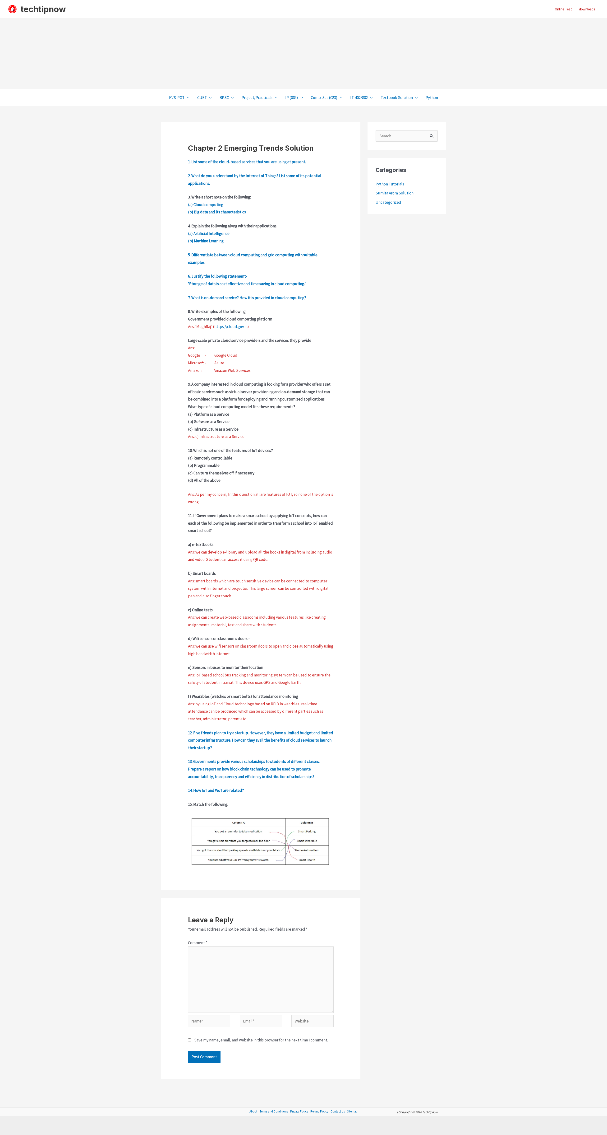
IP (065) (291, 97)
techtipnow (43, 9)
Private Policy (299, 1111)
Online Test (563, 9)
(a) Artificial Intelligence (209, 233)
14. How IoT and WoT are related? (216, 790)
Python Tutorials (390, 184)
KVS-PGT (176, 97)
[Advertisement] (303, 54)
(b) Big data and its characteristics (217, 212)
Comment (197, 942)
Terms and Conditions (274, 1111)
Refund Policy (319, 1111)
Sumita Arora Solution (395, 193)
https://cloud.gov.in (231, 326)
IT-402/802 (359, 97)
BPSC (224, 97)
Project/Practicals (257, 97)
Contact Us (338, 1111)
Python (432, 97)
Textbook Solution (397, 97)
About (253, 1111)
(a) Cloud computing (205, 204)
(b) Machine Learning (206, 240)
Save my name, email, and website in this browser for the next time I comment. (261, 1040)
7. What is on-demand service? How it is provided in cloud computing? (247, 297)
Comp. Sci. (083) (324, 97)
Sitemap (352, 1111)
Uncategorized (388, 202)
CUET (202, 97)
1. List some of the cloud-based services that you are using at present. (247, 161)
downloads (587, 9)
